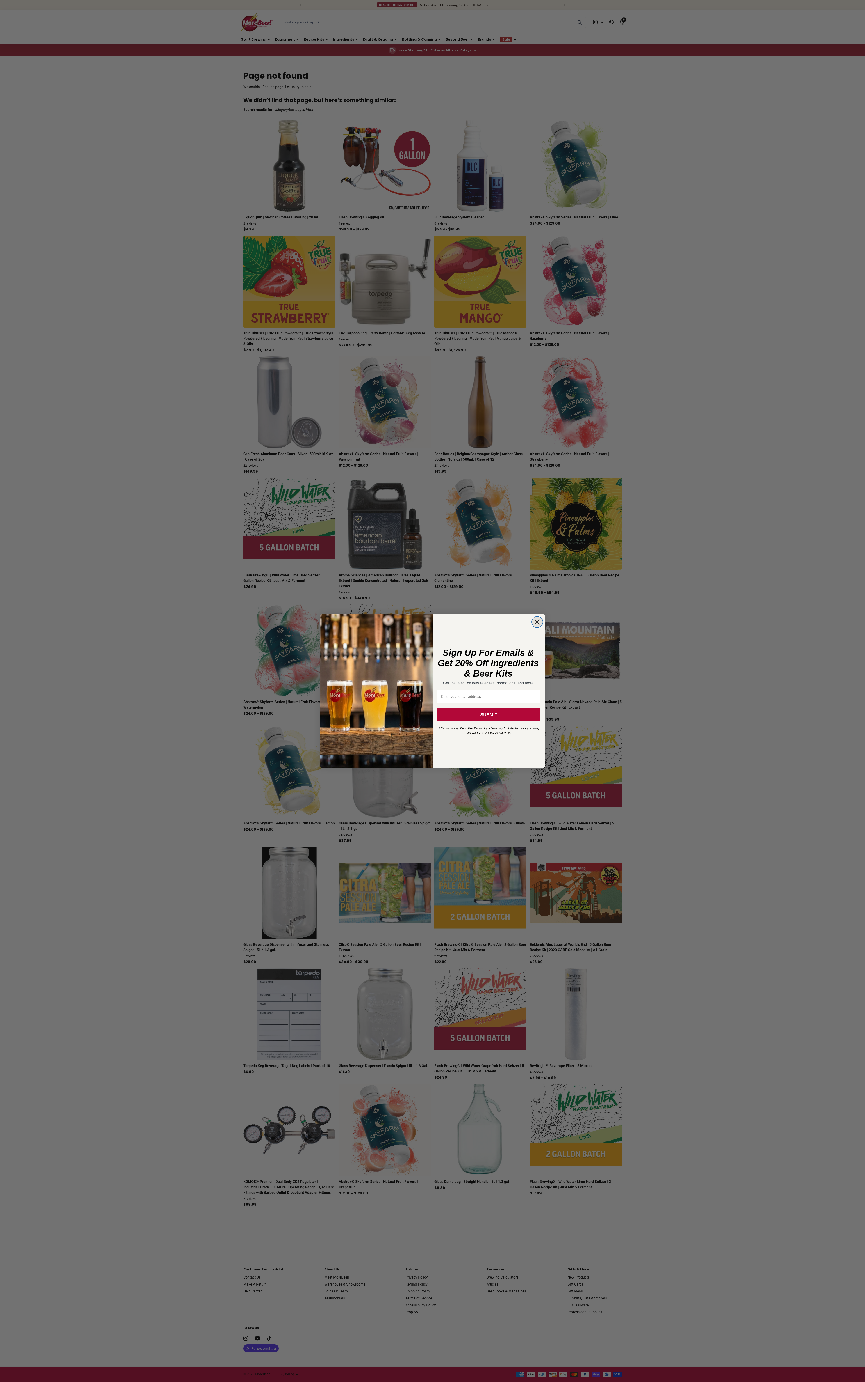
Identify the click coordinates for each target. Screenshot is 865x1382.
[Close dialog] (537, 622)
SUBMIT (488, 714)
